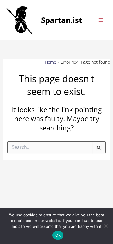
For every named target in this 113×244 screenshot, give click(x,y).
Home (50, 62)
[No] (106, 226)
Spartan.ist (61, 20)
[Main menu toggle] (100, 20)
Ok (58, 235)
